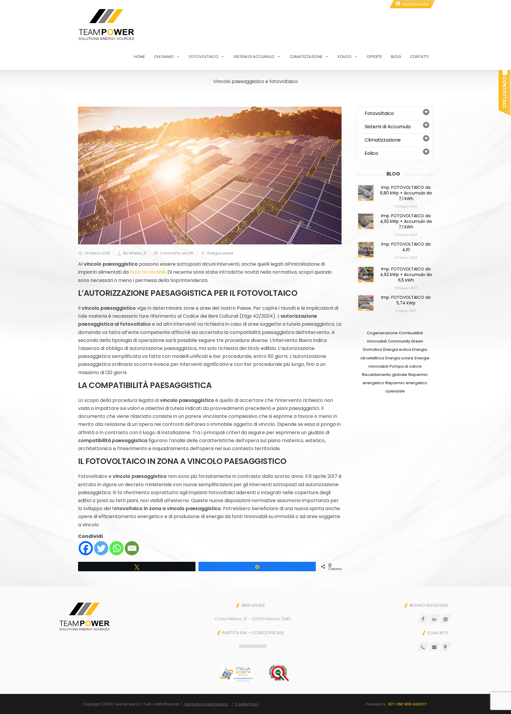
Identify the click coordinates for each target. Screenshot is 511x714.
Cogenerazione (382, 333)
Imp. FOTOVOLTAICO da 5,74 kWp (406, 300)
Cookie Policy (246, 704)
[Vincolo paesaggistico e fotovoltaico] (210, 175)
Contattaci (504, 91)
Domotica (372, 349)
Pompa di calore (405, 366)
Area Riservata (415, 4)
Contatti (419, 56)
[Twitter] (101, 548)
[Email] (132, 548)
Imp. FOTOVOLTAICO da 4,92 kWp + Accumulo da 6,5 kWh (406, 274)
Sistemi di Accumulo (254, 56)
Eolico (345, 56)
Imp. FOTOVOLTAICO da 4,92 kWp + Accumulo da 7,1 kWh (406, 221)
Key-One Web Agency (407, 704)
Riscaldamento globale (384, 374)
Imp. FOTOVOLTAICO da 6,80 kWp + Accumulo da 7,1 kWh (406, 193)
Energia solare (220, 253)
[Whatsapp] (116, 548)
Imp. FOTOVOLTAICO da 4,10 (406, 247)
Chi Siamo (164, 56)
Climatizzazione (306, 56)
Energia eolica (397, 349)
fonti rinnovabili (147, 272)
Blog (396, 56)
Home (139, 56)
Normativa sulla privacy (206, 704)
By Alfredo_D (134, 253)
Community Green (405, 341)
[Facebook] (86, 548)
